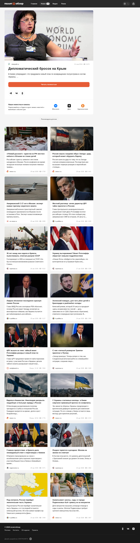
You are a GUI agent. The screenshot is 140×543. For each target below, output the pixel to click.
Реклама (7, 530)
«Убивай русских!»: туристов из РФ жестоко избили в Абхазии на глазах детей (26, 155)
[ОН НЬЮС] (8, 221)
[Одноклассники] (123, 529)
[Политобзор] (14, 4)
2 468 (43, 517)
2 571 (43, 468)
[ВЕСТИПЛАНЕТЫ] (8, 368)
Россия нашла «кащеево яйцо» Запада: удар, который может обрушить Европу (71, 155)
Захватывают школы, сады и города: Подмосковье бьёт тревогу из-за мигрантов (71, 501)
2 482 (89, 468)
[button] (10, 93)
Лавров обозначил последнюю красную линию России (24, 302)
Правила (35, 530)
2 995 (89, 318)
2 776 (43, 418)
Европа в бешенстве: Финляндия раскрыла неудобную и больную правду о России (25, 401)
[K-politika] (53, 221)
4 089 (43, 221)
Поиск (63, 4)
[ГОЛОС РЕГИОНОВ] (8, 468)
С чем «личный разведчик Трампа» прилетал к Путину (67, 352)
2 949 (89, 368)
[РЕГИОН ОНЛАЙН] (8, 171)
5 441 (89, 171)
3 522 (43, 268)
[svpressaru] (8, 268)
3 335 (89, 268)
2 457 (89, 517)
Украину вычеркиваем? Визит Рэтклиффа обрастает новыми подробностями (70, 254)
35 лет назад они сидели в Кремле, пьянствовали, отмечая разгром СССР (23, 254)
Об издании (26, 530)
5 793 (43, 171)
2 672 (89, 418)
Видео (55, 4)
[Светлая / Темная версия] (126, 4)
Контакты (16, 530)
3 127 (43, 318)
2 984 (43, 368)
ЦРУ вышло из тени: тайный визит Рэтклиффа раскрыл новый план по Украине (22, 353)
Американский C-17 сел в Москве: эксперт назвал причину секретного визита (25, 205)
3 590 (89, 221)
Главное (34, 4)
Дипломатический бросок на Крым (37, 68)
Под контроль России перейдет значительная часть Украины (20, 501)
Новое (45, 4)
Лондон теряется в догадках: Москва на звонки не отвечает (69, 451)
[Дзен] (133, 529)
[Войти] (133, 4)
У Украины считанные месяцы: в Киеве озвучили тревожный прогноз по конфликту (71, 401)
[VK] (128, 529)
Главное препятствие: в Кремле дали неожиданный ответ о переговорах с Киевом (26, 451)
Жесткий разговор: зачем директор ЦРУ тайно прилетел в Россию (69, 205)
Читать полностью (49, 84)
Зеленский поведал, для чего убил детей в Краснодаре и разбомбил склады (71, 302)
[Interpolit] (9, 64)
